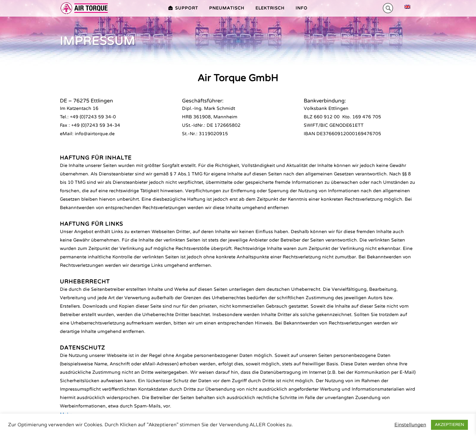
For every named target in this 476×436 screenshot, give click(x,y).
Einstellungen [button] (410, 425)
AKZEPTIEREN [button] (449, 424)
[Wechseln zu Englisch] (407, 7)
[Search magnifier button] (388, 8)
